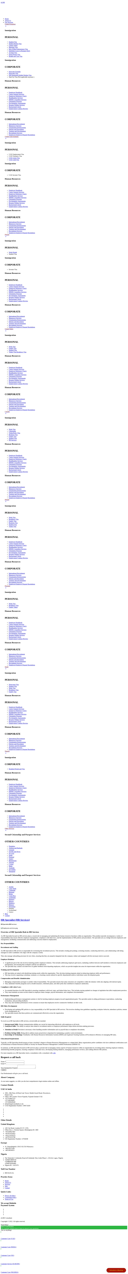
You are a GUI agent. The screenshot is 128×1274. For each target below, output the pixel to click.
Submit (4, 1070)
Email (3, 1064)
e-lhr (54, 1053)
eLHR (3, 2)
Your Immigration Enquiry (9, 1068)
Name (3, 1061)
